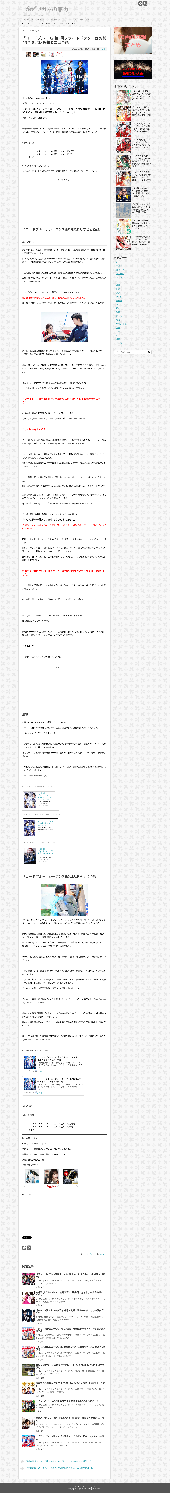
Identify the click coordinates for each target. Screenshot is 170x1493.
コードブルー (89, 1254)
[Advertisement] (64, 200)
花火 (118, 328)
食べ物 (119, 343)
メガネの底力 (81, 1489)
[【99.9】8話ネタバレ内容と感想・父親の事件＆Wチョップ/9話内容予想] (28, 1317)
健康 (118, 285)
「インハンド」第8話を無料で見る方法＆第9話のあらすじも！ (67, 1401)
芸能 (67, 24)
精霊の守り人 (122, 324)
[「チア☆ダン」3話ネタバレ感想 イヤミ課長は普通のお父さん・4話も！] (28, 1443)
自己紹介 (30, 24)
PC (117, 262)
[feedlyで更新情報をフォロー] (140, 4)
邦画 (118, 339)
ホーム (22, 24)
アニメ (119, 266)
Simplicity (92, 1487)
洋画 (118, 312)
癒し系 (119, 316)
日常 (73, 24)
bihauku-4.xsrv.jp (29, 1071)
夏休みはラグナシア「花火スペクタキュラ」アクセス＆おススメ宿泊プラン (60, 1461)
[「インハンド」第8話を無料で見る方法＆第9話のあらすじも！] (28, 1408)
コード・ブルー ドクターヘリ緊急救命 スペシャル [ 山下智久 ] (45, 823)
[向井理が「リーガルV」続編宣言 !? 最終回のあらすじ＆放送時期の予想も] (28, 1299)
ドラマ (54, 24)
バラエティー (122, 281)
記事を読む (40, 1287)
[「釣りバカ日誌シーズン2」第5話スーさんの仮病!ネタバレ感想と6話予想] (28, 1353)
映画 (48, 24)
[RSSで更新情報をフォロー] (145, 4)
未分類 (119, 301)
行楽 (61, 24)
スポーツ (120, 274)
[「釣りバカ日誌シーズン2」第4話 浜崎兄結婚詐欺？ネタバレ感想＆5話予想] (28, 1335)
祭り (118, 320)
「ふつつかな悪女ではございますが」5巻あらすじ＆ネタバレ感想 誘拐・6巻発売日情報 (141, 161)
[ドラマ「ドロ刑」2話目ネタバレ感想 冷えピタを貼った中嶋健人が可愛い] (28, 1281)
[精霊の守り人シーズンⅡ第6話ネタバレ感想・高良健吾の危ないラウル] (28, 1425)
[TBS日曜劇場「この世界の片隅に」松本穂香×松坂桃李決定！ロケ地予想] (28, 1371)
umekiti (102, 1254)
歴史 (118, 308)
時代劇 (119, 297)
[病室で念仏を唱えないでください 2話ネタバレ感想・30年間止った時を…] (28, 1390)
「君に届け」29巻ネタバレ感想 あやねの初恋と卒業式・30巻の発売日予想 (59, 1468)
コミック (40, 24)
